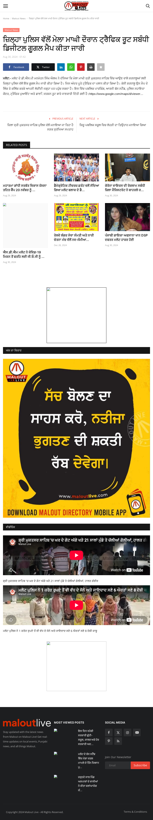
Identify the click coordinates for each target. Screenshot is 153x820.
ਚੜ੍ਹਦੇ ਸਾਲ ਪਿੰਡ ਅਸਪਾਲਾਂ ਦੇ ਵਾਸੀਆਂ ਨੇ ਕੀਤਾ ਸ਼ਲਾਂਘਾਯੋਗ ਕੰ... (88, 783)
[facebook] (109, 732)
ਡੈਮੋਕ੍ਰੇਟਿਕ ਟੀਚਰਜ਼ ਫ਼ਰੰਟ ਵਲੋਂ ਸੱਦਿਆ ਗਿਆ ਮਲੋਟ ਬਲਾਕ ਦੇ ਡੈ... (76, 188)
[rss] (118, 741)
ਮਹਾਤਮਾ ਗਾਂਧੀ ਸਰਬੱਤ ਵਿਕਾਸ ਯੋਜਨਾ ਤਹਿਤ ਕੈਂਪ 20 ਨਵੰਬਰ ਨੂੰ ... (25, 188)
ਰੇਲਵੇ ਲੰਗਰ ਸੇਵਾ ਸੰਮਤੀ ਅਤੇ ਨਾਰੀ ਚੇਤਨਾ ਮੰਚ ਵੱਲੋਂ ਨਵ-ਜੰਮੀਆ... (74, 237)
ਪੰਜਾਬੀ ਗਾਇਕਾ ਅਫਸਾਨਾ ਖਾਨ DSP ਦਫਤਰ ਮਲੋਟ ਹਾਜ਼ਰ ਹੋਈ (126, 237)
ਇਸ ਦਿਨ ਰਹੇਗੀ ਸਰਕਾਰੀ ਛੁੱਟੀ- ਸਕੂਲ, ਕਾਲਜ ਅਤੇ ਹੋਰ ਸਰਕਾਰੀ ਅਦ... (88, 737)
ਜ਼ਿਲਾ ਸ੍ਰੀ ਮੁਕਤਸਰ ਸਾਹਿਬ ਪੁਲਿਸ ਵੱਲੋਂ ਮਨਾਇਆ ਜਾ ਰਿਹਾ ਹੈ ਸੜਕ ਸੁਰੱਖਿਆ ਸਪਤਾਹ (40, 127)
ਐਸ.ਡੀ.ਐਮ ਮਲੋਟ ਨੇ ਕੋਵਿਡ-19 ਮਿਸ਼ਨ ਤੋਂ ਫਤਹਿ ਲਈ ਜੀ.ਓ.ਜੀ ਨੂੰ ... (23, 254)
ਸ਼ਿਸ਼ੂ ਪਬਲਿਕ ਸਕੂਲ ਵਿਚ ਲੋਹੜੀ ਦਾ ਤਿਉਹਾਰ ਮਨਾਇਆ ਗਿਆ (112, 125)
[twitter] (118, 732)
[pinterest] (109, 741)
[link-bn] (76, 315)
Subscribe (140, 765)
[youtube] (137, 732)
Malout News (19, 18)
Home (6, 18)
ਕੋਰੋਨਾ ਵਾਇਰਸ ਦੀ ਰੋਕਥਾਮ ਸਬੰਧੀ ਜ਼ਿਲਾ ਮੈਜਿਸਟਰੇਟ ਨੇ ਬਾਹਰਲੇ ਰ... (125, 188)
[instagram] (127, 732)
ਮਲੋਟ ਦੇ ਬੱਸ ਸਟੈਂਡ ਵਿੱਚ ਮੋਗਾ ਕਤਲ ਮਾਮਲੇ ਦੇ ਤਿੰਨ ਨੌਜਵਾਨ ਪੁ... (88, 760)
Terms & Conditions (135, 811)
